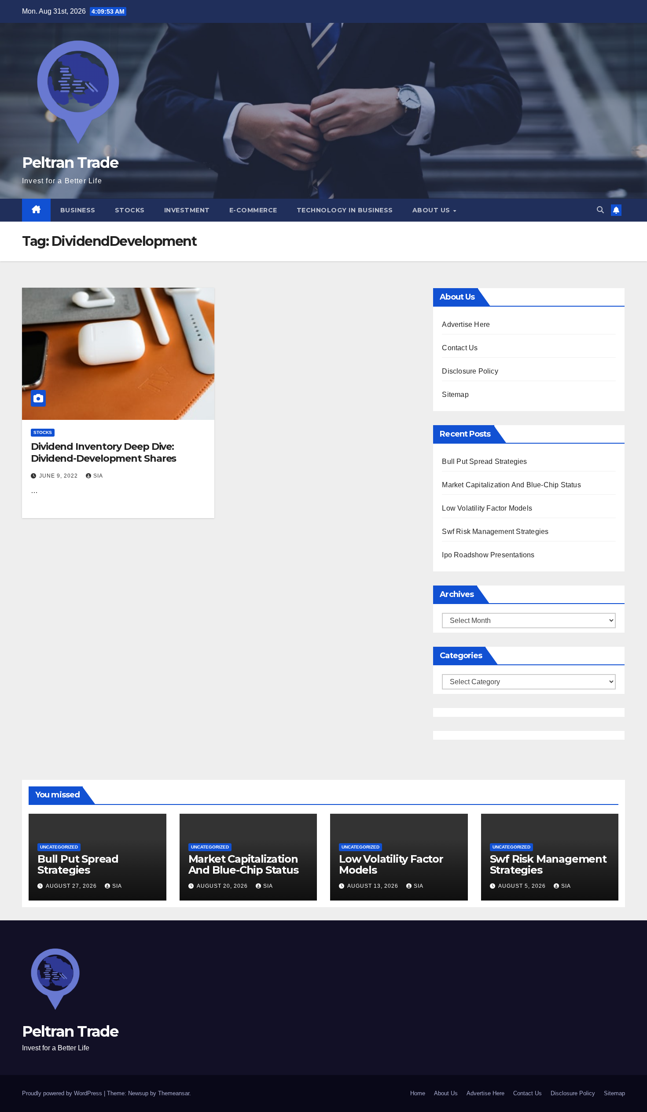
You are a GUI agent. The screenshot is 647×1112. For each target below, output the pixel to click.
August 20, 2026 (223, 886)
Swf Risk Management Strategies (495, 531)
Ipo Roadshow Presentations (488, 555)
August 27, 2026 (72, 886)
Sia (98, 476)
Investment (187, 210)
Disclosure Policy (470, 371)
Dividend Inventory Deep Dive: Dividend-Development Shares (103, 452)
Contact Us (460, 348)
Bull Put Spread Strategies (484, 461)
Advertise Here (466, 324)
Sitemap (455, 394)
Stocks (130, 210)
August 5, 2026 (523, 886)
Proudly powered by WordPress (63, 1093)
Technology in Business (345, 210)
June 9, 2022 (59, 476)
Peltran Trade (70, 162)
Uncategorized (59, 847)
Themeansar (173, 1093)
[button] (600, 210)
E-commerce (253, 210)
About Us (432, 210)
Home (417, 1093)
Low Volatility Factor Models (487, 508)
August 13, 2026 (373, 886)
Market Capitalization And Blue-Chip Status (511, 485)
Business (78, 210)
